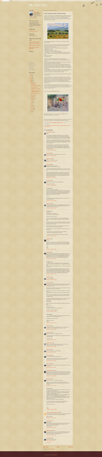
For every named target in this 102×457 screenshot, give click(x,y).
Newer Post (45, 447)
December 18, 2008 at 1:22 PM (51, 346)
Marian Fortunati (49, 158)
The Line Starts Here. (34, 87)
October (32, 96)
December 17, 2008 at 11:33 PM (51, 200)
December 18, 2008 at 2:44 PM (51, 352)
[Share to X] (46, 124)
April (32, 105)
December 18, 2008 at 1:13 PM (51, 339)
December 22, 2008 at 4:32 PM (51, 427)
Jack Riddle (48, 252)
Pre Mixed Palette (65, 125)
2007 (31, 111)
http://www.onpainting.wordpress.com (53, 412)
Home (58, 447)
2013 (31, 74)
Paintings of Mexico (56, 125)
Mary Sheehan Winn (50, 430)
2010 (31, 78)
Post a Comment (48, 442)
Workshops (48, 126)
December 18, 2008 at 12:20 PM (51, 322)
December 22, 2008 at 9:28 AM (51, 417)
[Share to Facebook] (47, 124)
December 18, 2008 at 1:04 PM (51, 329)
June (32, 102)
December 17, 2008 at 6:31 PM (51, 161)
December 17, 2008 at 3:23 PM (51, 155)
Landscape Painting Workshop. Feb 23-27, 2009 (35, 91)
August (32, 99)
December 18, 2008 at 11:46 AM (51, 311)
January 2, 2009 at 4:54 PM (51, 440)
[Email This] (44, 124)
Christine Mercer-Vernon (51, 370)
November (32, 95)
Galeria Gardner (31, 67)
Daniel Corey (49, 153)
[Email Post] (65, 122)
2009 (31, 80)
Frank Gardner (49, 164)
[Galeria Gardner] (29, 68)
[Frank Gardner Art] (29, 64)
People (61, 125)
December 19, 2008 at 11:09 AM (51, 385)
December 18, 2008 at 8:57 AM (51, 258)
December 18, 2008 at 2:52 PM (51, 360)
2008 (31, 81)
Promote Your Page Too (32, 69)
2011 (31, 77)
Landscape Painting (50, 125)
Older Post (70, 447)
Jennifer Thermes (49, 342)
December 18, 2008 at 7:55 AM (51, 249)
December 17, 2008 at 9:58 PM (51, 185)
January (32, 109)
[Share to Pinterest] (48, 124)
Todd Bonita (49, 238)
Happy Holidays (33, 84)
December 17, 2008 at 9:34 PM (51, 177)
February (32, 108)
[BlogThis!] (45, 124)
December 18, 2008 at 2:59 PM (51, 367)
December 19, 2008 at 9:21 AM (51, 375)
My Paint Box (38, 5)
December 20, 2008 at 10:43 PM (51, 409)
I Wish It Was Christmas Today (36, 85)
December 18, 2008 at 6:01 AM (51, 235)
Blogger (56, 454)
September (33, 98)
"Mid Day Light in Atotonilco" (35, 93)
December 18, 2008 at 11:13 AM (51, 279)
